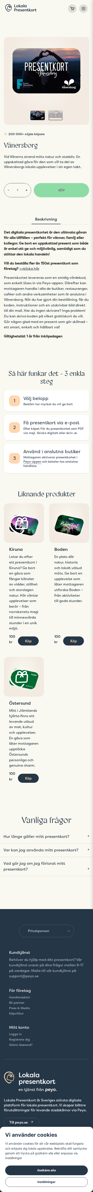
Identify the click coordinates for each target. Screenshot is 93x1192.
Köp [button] (28, 641)
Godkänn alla (46, 1170)
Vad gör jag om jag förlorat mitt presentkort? (34, 866)
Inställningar (46, 1182)
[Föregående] (13, 75)
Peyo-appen (32, 461)
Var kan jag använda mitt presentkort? (41, 849)
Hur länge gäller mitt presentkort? (36, 836)
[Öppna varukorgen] (72, 8)
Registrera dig (19, 1039)
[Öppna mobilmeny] (83, 8)
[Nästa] (80, 75)
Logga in (15, 1034)
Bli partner (16, 1003)
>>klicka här (29, 268)
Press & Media (19, 1008)
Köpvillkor (16, 1013)
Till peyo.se (18, 1122)
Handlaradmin (19, 997)
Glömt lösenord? (20, 1045)
